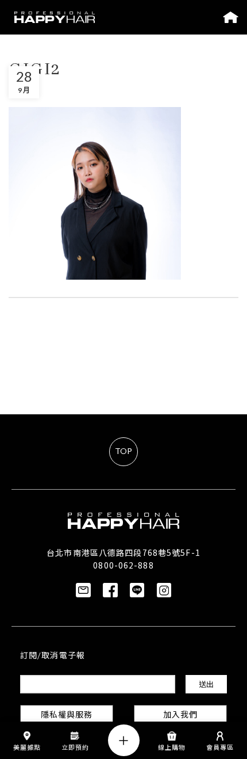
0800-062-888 (123, 565)
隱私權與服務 (67, 715)
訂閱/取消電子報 (52, 656)
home (230, 17)
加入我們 (180, 715)
